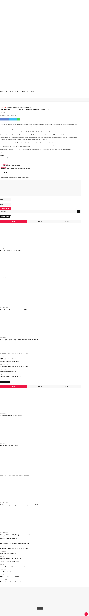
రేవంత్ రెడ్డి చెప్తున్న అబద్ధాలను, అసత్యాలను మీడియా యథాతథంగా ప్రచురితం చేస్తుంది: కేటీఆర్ (19, 339)
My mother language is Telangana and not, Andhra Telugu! (14, 353)
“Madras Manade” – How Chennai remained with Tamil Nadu (14, 348)
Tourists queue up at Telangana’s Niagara (10, 165)
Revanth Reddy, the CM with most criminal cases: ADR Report (14, 309)
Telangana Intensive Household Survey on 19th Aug (12, 582)
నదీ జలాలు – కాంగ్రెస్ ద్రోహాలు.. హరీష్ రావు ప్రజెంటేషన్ (11, 250)
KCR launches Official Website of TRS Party (10, 376)
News (6, 91)
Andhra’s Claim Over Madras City (8, 358)
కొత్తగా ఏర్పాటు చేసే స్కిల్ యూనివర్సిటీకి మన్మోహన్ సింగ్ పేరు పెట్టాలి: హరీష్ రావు (16, 534)
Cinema (16, 91)
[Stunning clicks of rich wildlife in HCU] (12, 265)
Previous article (4, 164)
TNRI (28, 91)
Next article (3, 167)
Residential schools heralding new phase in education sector (15, 168)
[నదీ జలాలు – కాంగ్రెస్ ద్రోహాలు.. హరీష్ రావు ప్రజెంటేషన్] (12, 234)
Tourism (23, 91)
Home (1, 91)
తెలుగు (32, 91)
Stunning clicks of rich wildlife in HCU (9, 280)
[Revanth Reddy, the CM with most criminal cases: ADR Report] (12, 294)
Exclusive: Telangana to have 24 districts (9, 343)
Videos (11, 91)
